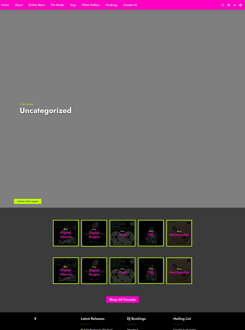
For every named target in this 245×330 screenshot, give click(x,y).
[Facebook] (228, 5)
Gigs (73, 5)
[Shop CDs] (151, 244)
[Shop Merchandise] (179, 244)
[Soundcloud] (234, 5)
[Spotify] (240, 5)
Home (5, 5)
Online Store (37, 5)
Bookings (112, 5)
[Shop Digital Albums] (66, 244)
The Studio (57, 5)
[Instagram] (222, 5)
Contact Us (130, 5)
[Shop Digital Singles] (94, 244)
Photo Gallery (91, 5)
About (19, 5)
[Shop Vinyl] (122, 244)
